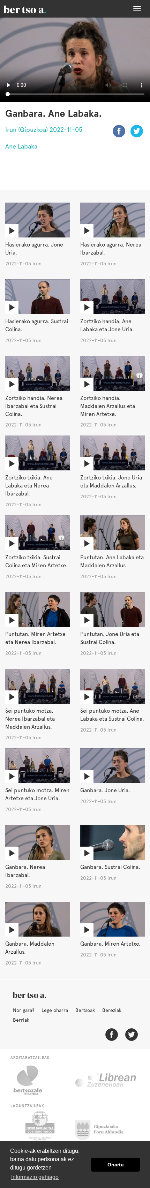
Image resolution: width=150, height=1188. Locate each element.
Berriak (21, 1020)
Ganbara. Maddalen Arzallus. (29, 947)
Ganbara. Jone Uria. (105, 790)
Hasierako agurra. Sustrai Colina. (36, 325)
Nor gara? (23, 1010)
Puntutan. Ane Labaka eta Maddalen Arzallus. (112, 561)
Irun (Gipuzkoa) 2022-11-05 (43, 129)
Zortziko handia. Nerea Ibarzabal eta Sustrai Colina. (33, 406)
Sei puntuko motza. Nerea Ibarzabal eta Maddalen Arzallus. (30, 718)
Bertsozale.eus (32, 1080)
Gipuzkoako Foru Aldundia (103, 1128)
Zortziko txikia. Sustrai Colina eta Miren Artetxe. (36, 561)
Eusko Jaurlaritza (39, 1128)
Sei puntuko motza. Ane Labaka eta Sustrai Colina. (112, 714)
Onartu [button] (115, 1164)
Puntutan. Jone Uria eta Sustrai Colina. (109, 638)
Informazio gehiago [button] (35, 1177)
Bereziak (111, 1010)
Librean (106, 1080)
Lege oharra (55, 1010)
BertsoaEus (35, 8)
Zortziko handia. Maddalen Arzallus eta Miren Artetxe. (107, 406)
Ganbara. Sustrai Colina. (110, 867)
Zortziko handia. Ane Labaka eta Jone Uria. (107, 325)
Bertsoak (85, 1010)
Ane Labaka (21, 146)
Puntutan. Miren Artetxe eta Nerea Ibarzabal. (35, 638)
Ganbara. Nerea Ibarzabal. (25, 871)
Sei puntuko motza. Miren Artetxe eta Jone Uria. (37, 794)
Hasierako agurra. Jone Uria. (34, 248)
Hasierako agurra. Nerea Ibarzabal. (110, 248)
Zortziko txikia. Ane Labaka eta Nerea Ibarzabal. (29, 485)
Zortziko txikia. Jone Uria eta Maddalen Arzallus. (111, 481)
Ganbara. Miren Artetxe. (110, 943)
